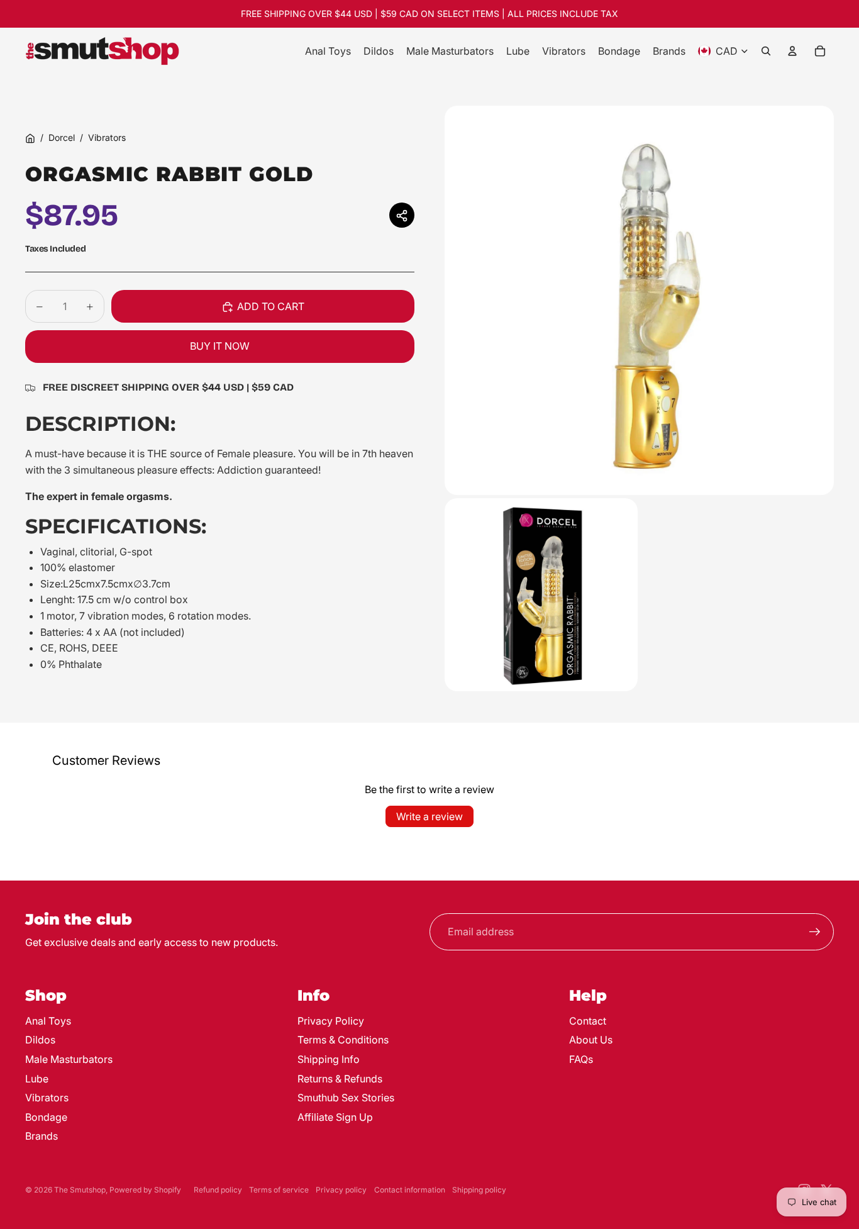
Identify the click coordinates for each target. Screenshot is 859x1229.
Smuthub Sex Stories (345, 1097)
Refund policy (218, 1189)
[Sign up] (815, 932)
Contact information (409, 1189)
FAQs (581, 1059)
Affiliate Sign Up (335, 1117)
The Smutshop (80, 1189)
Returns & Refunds (339, 1078)
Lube (36, 1078)
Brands (41, 1136)
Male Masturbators (69, 1059)
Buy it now (220, 346)
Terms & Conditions (343, 1039)
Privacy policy (341, 1189)
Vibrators (107, 137)
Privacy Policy (330, 1021)
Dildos (40, 1039)
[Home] (30, 138)
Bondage (46, 1117)
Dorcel (61, 137)
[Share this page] (401, 215)
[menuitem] (328, 51)
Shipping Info (328, 1059)
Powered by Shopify (145, 1189)
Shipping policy (479, 1189)
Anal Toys (48, 1021)
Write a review (429, 816)
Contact (587, 1021)
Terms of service (279, 1189)
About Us (590, 1039)
